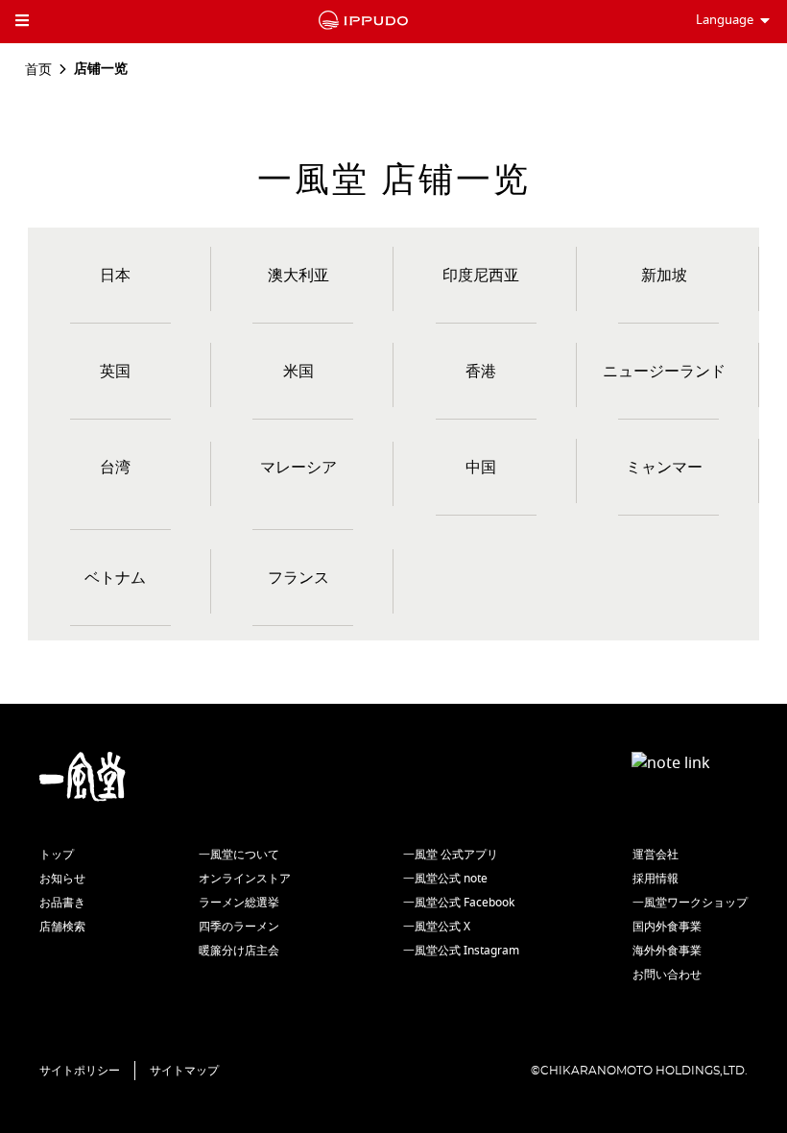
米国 (298, 371)
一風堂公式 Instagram (461, 950)
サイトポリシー (79, 1070)
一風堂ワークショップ (690, 902)
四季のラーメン (239, 926)
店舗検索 (62, 926)
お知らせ (62, 878)
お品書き (62, 902)
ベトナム (115, 578)
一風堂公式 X (436, 926)
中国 (480, 467)
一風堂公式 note (445, 878)
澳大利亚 (298, 275)
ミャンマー (664, 467)
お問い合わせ (667, 974)
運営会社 (655, 854)
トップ (56, 854)
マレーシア (298, 467)
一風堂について (239, 854)
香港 (480, 371)
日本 (115, 275)
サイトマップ (184, 1070)
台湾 (115, 467)
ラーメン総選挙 (239, 902)
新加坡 (664, 275)
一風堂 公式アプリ (450, 854)
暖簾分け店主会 (239, 950)
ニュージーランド (664, 371)
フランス (298, 578)
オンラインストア (245, 878)
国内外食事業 (667, 926)
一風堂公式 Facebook (458, 902)
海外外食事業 (667, 950)
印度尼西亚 (480, 275)
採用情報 (655, 878)
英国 (115, 371)
